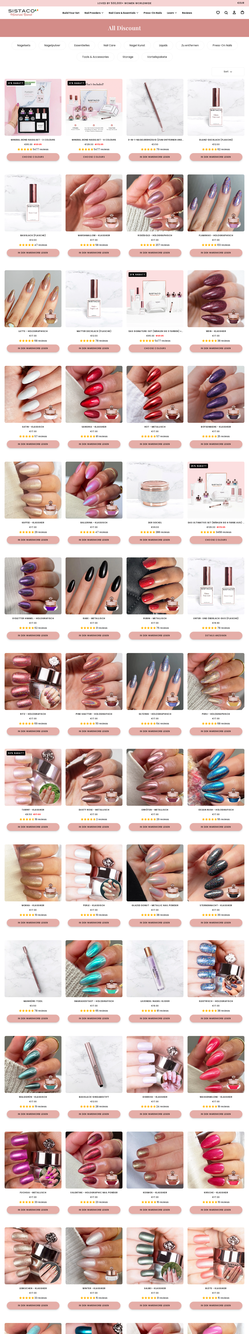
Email (62, 681)
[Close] (191, 622)
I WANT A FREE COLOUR (89, 702)
